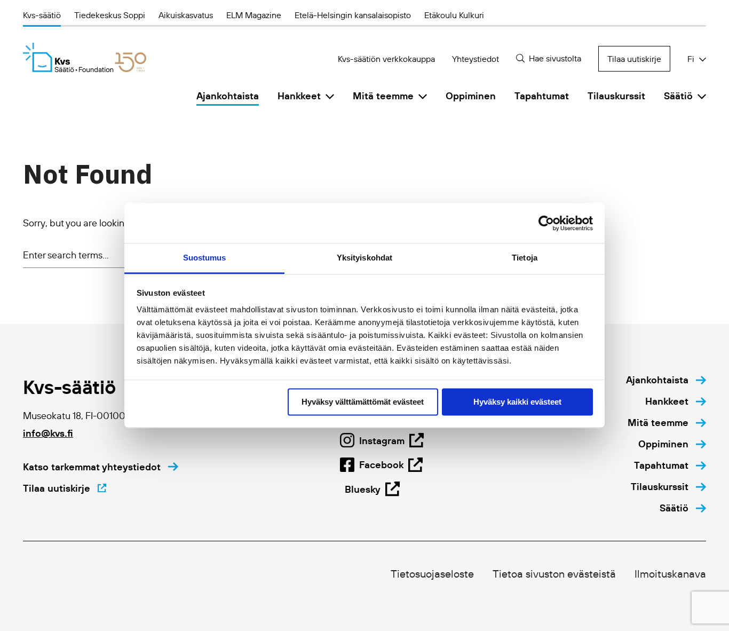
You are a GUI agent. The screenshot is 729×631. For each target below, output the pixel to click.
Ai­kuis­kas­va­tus (186, 15)
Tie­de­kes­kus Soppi (109, 15)
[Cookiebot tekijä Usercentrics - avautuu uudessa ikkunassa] (546, 223)
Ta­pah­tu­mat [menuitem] (541, 96)
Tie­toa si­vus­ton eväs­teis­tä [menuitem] (554, 573)
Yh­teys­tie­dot (475, 58)
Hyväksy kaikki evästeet (517, 401)
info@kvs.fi (48, 433)
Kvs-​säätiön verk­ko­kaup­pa (386, 58)
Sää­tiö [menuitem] (678, 96)
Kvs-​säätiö (42, 15)
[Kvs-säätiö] (84, 57)
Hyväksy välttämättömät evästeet (363, 401)
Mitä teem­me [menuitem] (383, 96)
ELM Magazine (253, 15)
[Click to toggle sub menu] (330, 96)
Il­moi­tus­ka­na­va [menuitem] (670, 573)
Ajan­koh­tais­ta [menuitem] (227, 96)
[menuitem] (666, 380)
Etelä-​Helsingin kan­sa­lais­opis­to (353, 15)
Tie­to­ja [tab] (524, 257)
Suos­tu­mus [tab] (204, 257)
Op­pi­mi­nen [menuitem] (471, 96)
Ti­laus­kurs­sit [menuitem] (616, 96)
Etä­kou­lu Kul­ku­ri (454, 15)
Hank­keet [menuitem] (299, 96)
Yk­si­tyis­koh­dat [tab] (364, 257)
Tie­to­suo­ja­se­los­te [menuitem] (432, 573)
